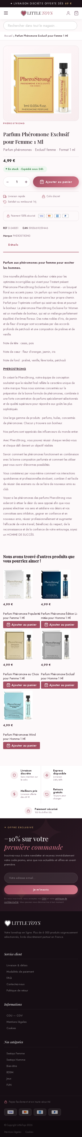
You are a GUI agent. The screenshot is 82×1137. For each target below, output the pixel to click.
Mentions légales (16, 1022)
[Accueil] (41, 923)
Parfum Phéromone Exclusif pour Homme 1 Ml (58, 676)
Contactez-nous (15, 984)
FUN (9, 1085)
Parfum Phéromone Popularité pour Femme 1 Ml (21, 616)
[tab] (41, 245)
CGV (44, 898)
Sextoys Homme (16, 1060)
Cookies (11, 1028)
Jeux (9, 1079)
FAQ (9, 978)
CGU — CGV (15, 1016)
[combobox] (40, 25)
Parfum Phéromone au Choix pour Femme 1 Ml (21, 676)
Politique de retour (17, 990)
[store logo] (37, 13)
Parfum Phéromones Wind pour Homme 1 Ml (19, 737)
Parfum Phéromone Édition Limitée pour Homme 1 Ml (59, 616)
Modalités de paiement (20, 972)
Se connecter (68, 13)
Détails (13, 245)
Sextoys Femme (16, 1053)
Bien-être (12, 1066)
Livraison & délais (17, 965)
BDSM (10, 1072)
